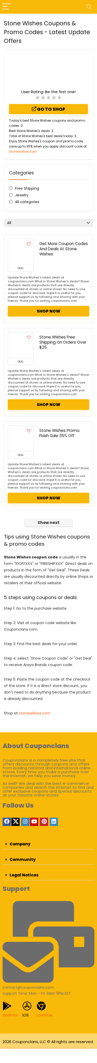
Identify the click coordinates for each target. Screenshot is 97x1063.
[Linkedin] (54, 822)
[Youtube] (34, 822)
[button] (48, 844)
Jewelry (21, 195)
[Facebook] (7, 822)
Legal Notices (24, 875)
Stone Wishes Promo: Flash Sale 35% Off (59, 433)
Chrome (45, 1015)
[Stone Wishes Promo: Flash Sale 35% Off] (20, 439)
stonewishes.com (23, 151)
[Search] (89, 7)
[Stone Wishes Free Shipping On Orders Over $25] (20, 345)
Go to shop (50, 109)
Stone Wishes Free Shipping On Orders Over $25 (62, 342)
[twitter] (15, 822)
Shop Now (48, 311)
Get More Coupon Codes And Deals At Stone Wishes (63, 249)
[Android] (7, 1005)
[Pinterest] (44, 822)
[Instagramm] (25, 822)
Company (20, 844)
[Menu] (6, 7)
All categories (27, 201)
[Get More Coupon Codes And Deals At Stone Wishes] (20, 252)
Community (23, 859)
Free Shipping (27, 188)
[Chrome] (41, 1005)
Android (10, 1015)
